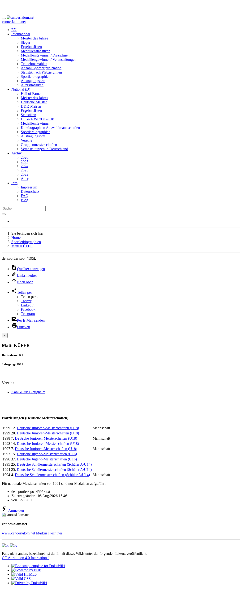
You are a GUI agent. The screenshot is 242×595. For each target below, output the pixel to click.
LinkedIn (28, 305)
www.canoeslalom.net (18, 533)
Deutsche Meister (34, 102)
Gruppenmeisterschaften (39, 145)
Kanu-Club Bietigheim (28, 392)
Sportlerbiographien (35, 76)
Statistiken (28, 115)
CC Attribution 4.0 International (25, 558)
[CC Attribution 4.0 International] (9, 545)
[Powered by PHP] (26, 570)
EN (14, 30)
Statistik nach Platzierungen (41, 72)
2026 (24, 157)
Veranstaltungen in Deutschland (44, 149)
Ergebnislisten (31, 47)
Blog (24, 200)
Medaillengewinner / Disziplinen (45, 55)
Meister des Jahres (34, 38)
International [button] (20, 34)
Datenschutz (30, 191)
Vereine (26, 140)
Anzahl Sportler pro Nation (41, 68)
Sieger (25, 42)
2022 (24, 174)
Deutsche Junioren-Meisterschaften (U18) (48, 428)
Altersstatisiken (32, 85)
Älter (24, 179)
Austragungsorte (33, 81)
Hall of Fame (30, 94)
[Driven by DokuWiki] (29, 583)
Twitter (26, 301)
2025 (24, 162)
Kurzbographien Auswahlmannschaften (50, 128)
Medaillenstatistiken (35, 51)
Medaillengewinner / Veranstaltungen (48, 59)
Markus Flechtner (49, 533)
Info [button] (14, 183)
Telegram (28, 314)
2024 (24, 166)
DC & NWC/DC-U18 (37, 119)
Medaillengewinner (35, 123)
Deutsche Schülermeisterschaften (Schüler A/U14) (54, 464)
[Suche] (4, 214)
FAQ (24, 196)
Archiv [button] (16, 153)
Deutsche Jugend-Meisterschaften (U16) (47, 454)
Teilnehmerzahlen (34, 64)
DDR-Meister (31, 106)
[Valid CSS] (21, 579)
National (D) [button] (20, 89)
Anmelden (16, 510)
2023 (24, 170)
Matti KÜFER (22, 246)
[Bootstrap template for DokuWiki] (38, 566)
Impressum (29, 187)
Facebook (28, 309)
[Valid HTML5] (24, 574)
